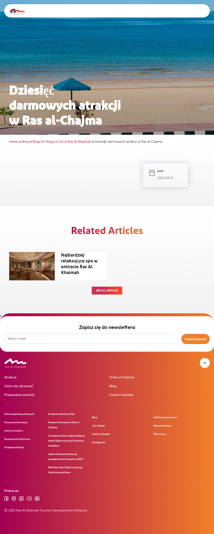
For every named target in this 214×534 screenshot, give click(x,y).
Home (15, 142)
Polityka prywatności (165, 417)
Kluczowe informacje (15, 422)
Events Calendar (122, 395)
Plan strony (159, 434)
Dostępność (98, 442)
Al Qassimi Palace (14, 447)
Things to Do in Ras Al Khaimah (69, 142)
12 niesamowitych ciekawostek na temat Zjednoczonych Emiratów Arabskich (66, 440)
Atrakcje (10, 377)
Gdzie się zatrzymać (18, 386)
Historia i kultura (13, 430)
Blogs (38, 142)
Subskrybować (195, 339)
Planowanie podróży (19, 395)
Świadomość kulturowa (17, 439)
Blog (27, 142)
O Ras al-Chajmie (122, 377)
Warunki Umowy (162, 425)
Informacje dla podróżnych (19, 414)
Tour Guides (98, 425)
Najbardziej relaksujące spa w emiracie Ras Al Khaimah (79, 264)
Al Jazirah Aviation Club (61, 414)
